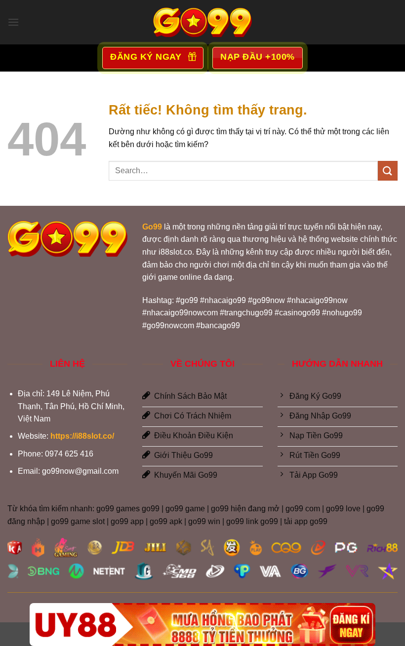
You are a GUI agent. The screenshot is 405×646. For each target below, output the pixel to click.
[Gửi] (388, 170)
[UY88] (202, 624)
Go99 (152, 227)
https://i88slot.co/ (82, 436)
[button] (13, 22)
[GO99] (202, 22)
